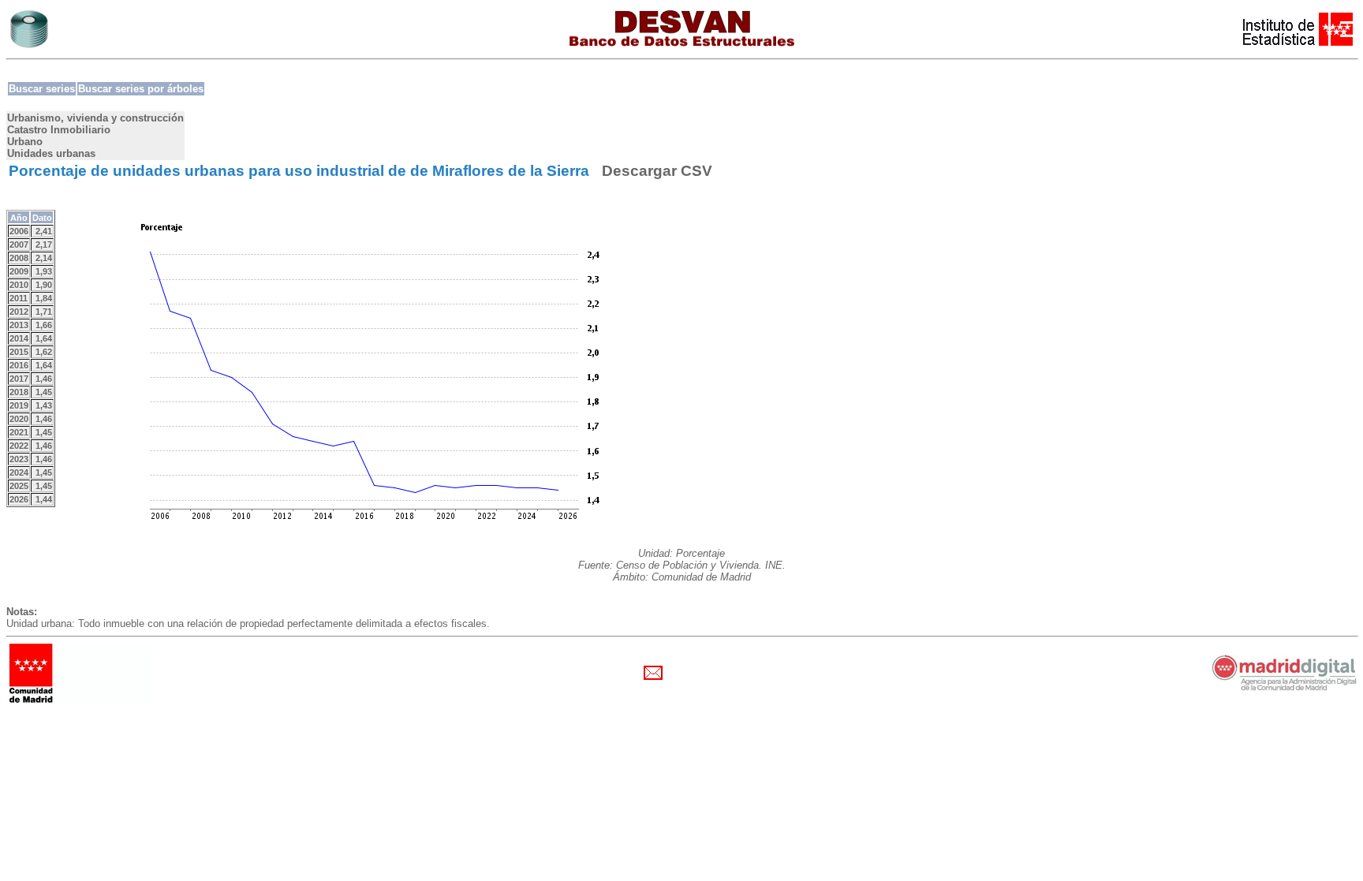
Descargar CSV (657, 170)
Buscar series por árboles (141, 89)
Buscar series (42, 89)
